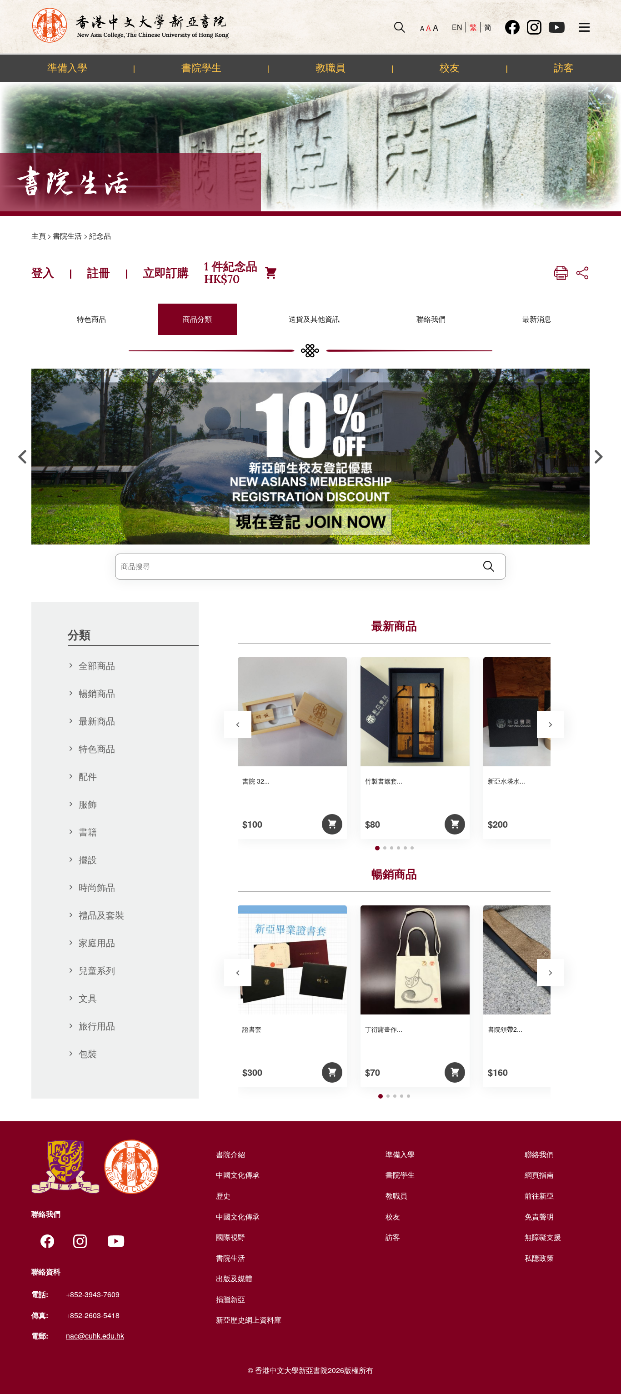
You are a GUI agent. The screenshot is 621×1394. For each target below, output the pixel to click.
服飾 (88, 803)
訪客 (564, 67)
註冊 (98, 272)
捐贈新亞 (230, 1299)
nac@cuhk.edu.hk (95, 1335)
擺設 (88, 859)
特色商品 (91, 319)
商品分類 (197, 319)
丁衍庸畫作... (383, 1029)
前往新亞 (539, 1195)
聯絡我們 (431, 319)
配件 (88, 776)
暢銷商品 (97, 692)
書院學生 (201, 67)
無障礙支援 (543, 1237)
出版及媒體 (234, 1278)
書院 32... (256, 780)
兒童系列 (97, 970)
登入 (42, 272)
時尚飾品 (97, 887)
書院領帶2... (505, 1029)
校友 (450, 67)
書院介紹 (230, 1154)
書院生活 (67, 235)
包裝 (88, 1053)
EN (457, 27)
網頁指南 (539, 1174)
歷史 (223, 1195)
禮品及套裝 (101, 914)
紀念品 (100, 235)
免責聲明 (539, 1216)
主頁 (38, 235)
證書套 (251, 1029)
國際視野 (230, 1237)
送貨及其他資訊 (314, 319)
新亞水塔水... (506, 780)
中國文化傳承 (238, 1174)
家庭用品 (97, 942)
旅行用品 (97, 1025)
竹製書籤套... (383, 780)
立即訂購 (166, 272)
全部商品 (97, 665)
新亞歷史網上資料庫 (248, 1319)
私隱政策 (539, 1258)
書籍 (88, 831)
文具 (88, 997)
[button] (598, 457)
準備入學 (67, 67)
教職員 (331, 67)
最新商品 (97, 720)
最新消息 (536, 319)
